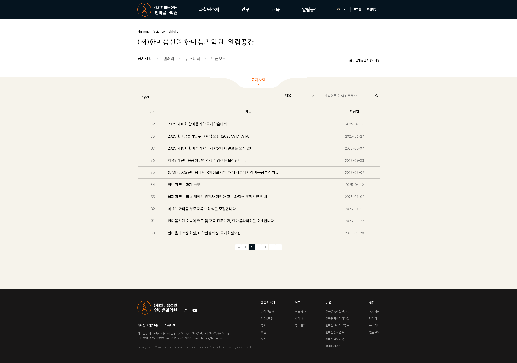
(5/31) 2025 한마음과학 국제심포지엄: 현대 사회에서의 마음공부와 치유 (223, 172)
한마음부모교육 (335, 339)
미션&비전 (267, 318)
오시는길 (266, 339)
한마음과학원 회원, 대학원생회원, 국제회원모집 (204, 233)
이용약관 (170, 326)
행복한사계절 (333, 346)
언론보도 (218, 58)
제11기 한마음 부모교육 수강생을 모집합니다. (202, 208)
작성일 (354, 111)
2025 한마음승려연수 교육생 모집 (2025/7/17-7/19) (208, 136)
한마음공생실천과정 (337, 312)
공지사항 (144, 58)
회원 (263, 332)
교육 (276, 10)
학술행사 (300, 312)
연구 (245, 10)
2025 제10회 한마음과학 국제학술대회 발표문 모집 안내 (210, 148)
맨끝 (278, 247)
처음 (238, 247)
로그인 (357, 9)
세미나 (299, 318)
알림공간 (310, 10)
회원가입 (372, 9)
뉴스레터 (192, 58)
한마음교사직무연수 (337, 325)
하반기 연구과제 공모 (184, 184)
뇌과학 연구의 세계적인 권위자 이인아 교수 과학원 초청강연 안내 (217, 196)
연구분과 (300, 325)
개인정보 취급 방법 (148, 326)
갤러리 (168, 58)
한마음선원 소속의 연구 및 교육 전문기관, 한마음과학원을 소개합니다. (221, 220)
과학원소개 (209, 10)
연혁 (263, 325)
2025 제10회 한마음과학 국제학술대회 (197, 124)
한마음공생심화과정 (337, 318)
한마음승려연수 (335, 332)
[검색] (376, 96)
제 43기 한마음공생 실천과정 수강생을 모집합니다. (207, 160)
